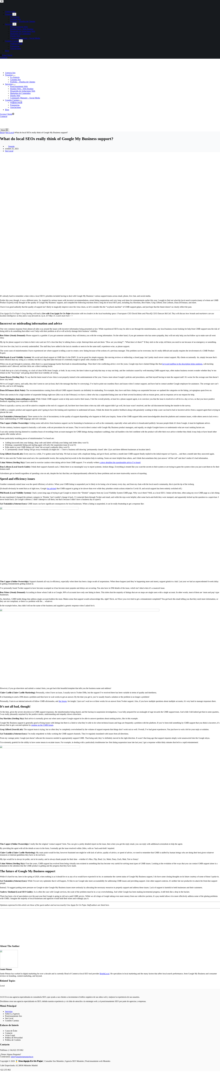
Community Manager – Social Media (25, 98)
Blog (7, 110)
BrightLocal (104, 974)
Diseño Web (15, 95)
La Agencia (14, 77)
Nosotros (8, 75)
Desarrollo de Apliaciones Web (22, 91)
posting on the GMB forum (42, 725)
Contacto (3, 116)
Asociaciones (15, 107)
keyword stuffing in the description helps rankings (182, 364)
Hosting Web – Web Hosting (21, 89)
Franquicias (14, 105)
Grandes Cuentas (12, 100)
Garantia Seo (15, 79)
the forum (63, 701)
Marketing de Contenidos (20, 93)
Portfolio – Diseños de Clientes (22, 82)
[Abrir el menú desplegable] (14, 75)
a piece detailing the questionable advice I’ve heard (120, 462)
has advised (51, 488)
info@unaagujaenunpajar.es (22, 1057)
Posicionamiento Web (19, 86)
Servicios (8, 84)
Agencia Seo (10, 73)
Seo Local (9, 151)
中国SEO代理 (16, 102)
